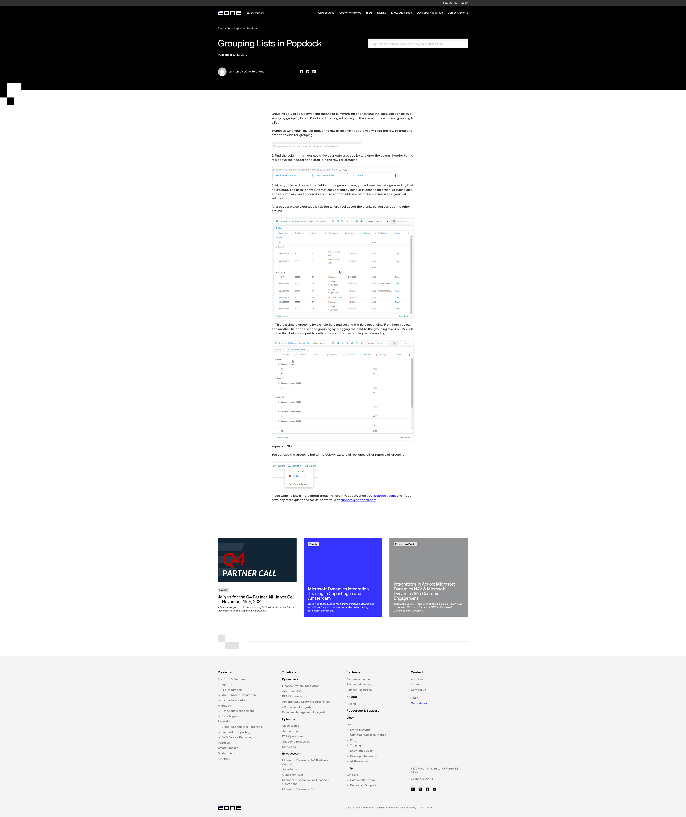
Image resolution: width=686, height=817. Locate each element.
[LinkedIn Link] (413, 789)
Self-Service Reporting (237, 737)
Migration (224, 705)
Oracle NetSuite (293, 774)
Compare (224, 758)
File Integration (232, 689)
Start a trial (450, 2)
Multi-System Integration (239, 695)
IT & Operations (292, 736)
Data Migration (232, 716)
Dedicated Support (363, 785)
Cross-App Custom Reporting (242, 726)
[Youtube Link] (434, 789)
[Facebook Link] (427, 789)
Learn (350, 724)
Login (464, 2)
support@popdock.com (358, 500)
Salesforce (289, 769)
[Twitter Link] (420, 789)
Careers (416, 684)
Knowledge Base (401, 12)
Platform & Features (231, 679)
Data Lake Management (238, 711)
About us (417, 679)
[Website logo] (230, 13)
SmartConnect (228, 747)
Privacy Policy (408, 807)
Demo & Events (360, 729)
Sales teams (290, 725)
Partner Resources (359, 689)
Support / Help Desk (296, 741)
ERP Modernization (295, 696)
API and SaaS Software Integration (306, 701)
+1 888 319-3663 (422, 779)
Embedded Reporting (236, 732)
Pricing (351, 703)
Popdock (224, 742)
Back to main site (255, 13)
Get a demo (419, 703)
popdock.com (384, 495)
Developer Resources (430, 12)
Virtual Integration (234, 700)
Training (381, 12)
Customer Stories (350, 12)
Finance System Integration (300, 686)
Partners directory (359, 684)
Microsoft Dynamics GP (298, 789)
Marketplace (226, 753)
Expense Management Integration (305, 712)
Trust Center (425, 807)
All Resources (326, 12)
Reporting (224, 721)
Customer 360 (292, 691)
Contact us (418, 689)
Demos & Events (458, 12)
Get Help (352, 774)
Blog (369, 12)
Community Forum (362, 780)
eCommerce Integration (298, 707)
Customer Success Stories (368, 734)
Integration (225, 684)
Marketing (289, 747)
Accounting (290, 731)
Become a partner (359, 679)
